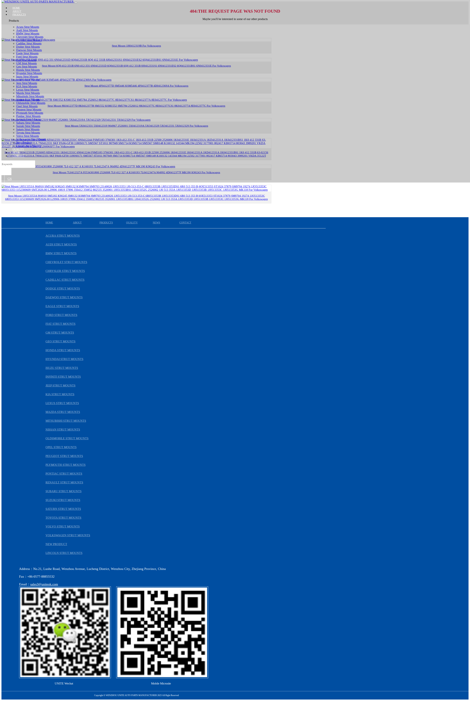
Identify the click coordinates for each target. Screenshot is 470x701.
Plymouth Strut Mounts (29, 112)
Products (19, 14)
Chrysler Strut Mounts (29, 40)
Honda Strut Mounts (28, 69)
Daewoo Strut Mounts (29, 50)
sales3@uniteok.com (44, 584)
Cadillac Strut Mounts (28, 43)
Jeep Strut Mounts (26, 83)
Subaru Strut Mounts (28, 122)
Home (16, 8)
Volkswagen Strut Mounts (31, 139)
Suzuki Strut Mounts (28, 126)
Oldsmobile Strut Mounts (30, 102)
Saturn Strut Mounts (27, 129)
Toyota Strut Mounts (28, 132)
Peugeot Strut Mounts (28, 109)
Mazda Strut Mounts (28, 93)
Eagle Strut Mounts (27, 53)
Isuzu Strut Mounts (27, 76)
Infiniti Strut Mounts (28, 79)
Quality (18, 149)
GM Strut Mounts (26, 63)
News (16, 152)
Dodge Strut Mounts (28, 46)
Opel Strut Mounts (27, 106)
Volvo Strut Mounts (27, 136)
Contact (18, 156)
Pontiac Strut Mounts (28, 116)
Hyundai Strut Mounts (29, 73)
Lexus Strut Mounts (27, 89)
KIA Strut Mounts (26, 86)
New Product (24, 142)
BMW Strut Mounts (27, 33)
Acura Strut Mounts (27, 26)
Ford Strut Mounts (26, 56)
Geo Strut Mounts (26, 66)
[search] (6, 171)
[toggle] (75, 2)
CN (10, 178)
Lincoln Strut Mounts (28, 145)
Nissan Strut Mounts (28, 99)
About (16, 11)
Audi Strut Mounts (27, 30)
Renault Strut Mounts (28, 119)
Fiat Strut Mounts (26, 60)
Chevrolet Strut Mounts (29, 36)
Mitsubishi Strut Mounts (30, 96)
